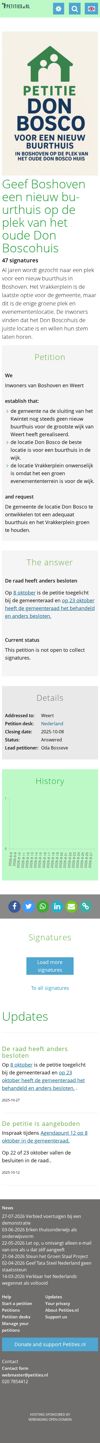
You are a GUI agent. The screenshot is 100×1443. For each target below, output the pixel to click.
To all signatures (50, 988)
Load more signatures (49, 966)
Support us (56, 1316)
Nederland (52, 724)
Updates (53, 1296)
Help (6, 1296)
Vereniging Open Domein (50, 1419)
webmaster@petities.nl (25, 1375)
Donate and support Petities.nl (50, 1344)
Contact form (15, 1368)
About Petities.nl (62, 1310)
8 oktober (24, 592)
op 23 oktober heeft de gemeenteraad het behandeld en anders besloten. (50, 608)
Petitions (11, 1310)
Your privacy (57, 1303)
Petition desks (16, 1316)
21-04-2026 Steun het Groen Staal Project (45, 1256)
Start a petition (17, 1303)
